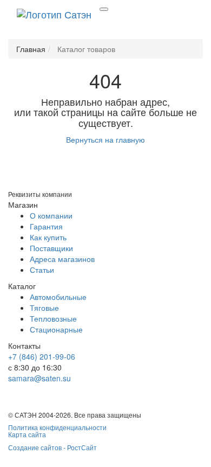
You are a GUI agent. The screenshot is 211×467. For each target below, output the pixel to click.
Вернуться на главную (105, 139)
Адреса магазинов (62, 258)
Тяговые (44, 307)
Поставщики (51, 247)
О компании (51, 215)
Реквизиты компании (40, 194)
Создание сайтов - (52, 447)
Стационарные (56, 329)
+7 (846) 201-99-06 (41, 356)
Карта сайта (27, 434)
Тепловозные (53, 318)
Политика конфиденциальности (57, 427)
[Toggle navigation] (104, 9)
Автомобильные (58, 296)
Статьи (42, 269)
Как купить (48, 237)
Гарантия (46, 226)
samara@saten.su (39, 378)
